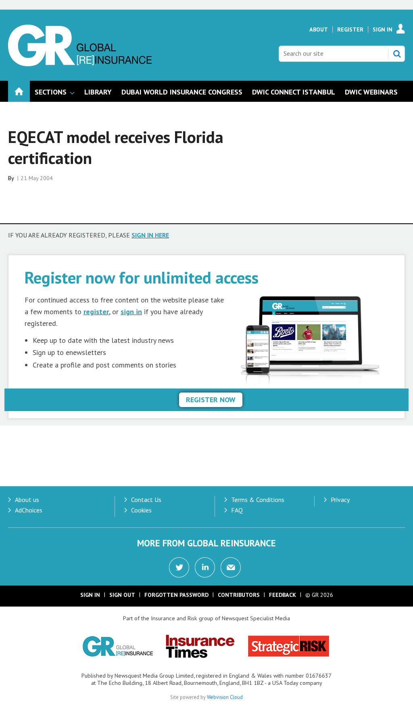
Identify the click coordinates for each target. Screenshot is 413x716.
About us (27, 500)
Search (396, 53)
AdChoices (28, 510)
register (96, 311)
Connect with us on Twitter (179, 567)
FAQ (237, 510)
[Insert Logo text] (80, 64)
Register (350, 29)
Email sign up (230, 567)
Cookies (141, 510)
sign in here (150, 235)
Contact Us (146, 500)
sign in (131, 311)
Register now (211, 399)
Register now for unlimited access (142, 277)
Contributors (239, 594)
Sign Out (122, 594)
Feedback (282, 594)
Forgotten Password (176, 594)
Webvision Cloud (225, 697)
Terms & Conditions (257, 500)
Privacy (340, 500)
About (318, 29)
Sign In (382, 29)
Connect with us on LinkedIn (204, 567)
